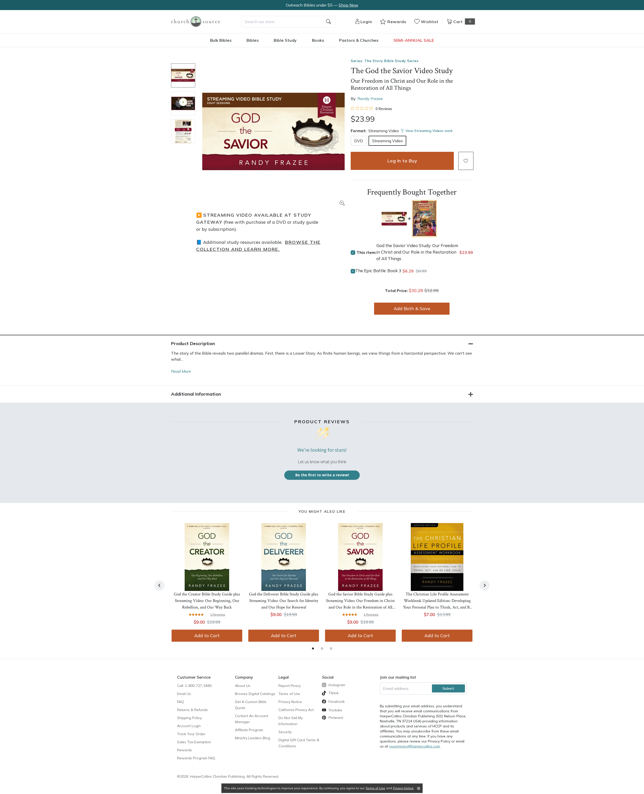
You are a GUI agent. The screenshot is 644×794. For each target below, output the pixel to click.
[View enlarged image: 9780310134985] (273, 131)
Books (318, 40)
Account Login (189, 726)
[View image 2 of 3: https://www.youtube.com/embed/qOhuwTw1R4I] (183, 103)
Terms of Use (289, 693)
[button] (465, 161)
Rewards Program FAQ (196, 758)
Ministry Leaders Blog (252, 738)
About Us (242, 685)
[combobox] (288, 21)
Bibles (253, 40)
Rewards (184, 750)
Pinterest (336, 717)
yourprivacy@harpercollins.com (414, 746)
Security (285, 732)
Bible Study (285, 40)
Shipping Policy (189, 718)
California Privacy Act (296, 710)
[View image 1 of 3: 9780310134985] (183, 75)
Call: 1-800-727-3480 (194, 685)
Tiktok (334, 693)
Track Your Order (191, 734)
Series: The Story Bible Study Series (384, 61)
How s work (429, 130)
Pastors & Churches (358, 40)
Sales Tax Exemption (194, 742)
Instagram (337, 685)
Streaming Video (387, 140)
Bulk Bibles (221, 40)
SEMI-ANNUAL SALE (413, 40)
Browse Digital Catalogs (255, 693)
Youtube (335, 710)
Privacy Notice (290, 701)
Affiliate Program (249, 730)
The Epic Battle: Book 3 (378, 270)
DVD (358, 140)
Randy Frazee (370, 98)
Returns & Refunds (192, 710)
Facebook (337, 701)
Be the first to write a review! (322, 475)
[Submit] (328, 21)
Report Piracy (289, 685)
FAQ (180, 701)
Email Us (184, 693)
